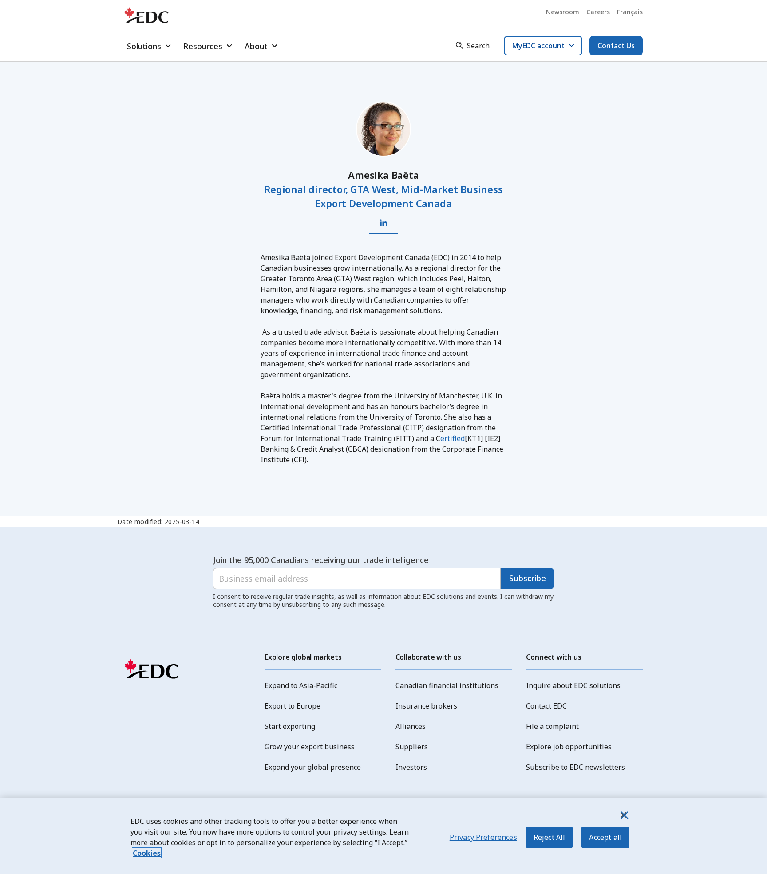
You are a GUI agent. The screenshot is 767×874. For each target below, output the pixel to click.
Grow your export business (310, 747)
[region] (383, 836)
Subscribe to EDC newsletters (575, 767)
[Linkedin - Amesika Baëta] (383, 223)
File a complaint (552, 726)
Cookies (147, 853)
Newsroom (562, 12)
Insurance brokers (426, 706)
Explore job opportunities (569, 747)
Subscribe (527, 578)
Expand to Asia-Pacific (301, 685)
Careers (598, 12)
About (256, 46)
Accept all (605, 837)
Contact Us (616, 46)
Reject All (549, 837)
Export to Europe (292, 706)
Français (630, 12)
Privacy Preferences (483, 837)
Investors (411, 767)
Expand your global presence (313, 767)
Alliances (410, 726)
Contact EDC (546, 706)
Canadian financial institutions (446, 685)
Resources (202, 46)
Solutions (144, 46)
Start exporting (290, 726)
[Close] (623, 815)
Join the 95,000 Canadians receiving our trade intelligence (321, 559)
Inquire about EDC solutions (573, 685)
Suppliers (411, 747)
